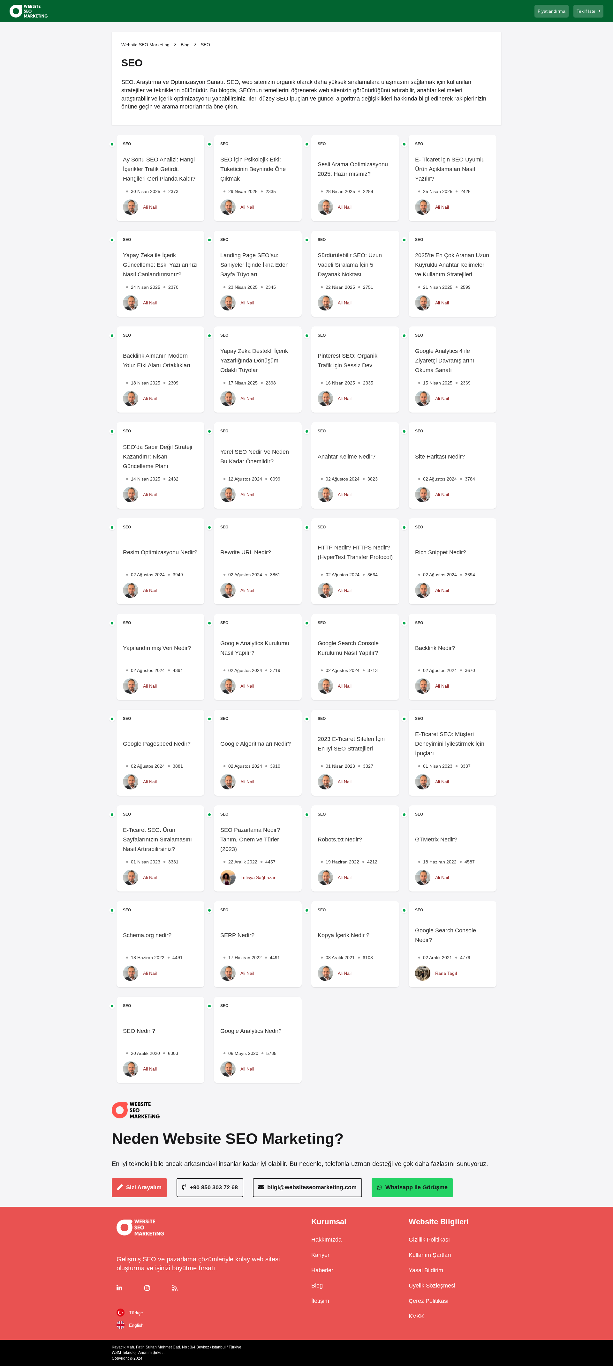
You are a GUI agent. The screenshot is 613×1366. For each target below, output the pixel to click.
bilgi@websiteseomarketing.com (312, 1187)
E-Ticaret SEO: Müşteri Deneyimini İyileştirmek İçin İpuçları (449, 744)
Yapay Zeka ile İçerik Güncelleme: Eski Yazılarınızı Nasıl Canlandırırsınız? (160, 265)
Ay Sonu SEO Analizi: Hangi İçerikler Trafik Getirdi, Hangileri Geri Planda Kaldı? (159, 169)
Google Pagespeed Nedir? (157, 744)
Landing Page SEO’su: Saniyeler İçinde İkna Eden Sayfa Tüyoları (254, 265)
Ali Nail (150, 207)
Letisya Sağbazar (258, 877)
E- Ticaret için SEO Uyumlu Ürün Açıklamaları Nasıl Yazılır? (450, 169)
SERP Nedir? (237, 935)
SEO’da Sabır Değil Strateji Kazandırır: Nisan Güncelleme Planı (157, 456)
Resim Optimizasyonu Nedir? (160, 552)
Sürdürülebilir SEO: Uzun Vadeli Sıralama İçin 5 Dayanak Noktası (350, 265)
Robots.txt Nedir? (340, 839)
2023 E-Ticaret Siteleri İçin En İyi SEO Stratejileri (351, 744)
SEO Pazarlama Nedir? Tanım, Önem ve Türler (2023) (250, 839)
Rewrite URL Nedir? (245, 552)
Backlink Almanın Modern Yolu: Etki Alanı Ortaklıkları (156, 361)
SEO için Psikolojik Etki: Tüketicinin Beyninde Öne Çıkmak (253, 169)
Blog (185, 44)
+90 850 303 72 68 (214, 1187)
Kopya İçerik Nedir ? (343, 935)
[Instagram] (156, 1288)
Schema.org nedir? (147, 935)
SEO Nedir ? (139, 1031)
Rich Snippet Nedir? (440, 552)
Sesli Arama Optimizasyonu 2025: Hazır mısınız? (353, 169)
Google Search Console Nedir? (445, 935)
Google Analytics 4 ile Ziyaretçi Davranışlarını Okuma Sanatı (444, 360)
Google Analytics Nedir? (251, 1031)
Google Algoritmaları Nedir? (255, 744)
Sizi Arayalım (144, 1187)
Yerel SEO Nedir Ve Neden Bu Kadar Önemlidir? (254, 457)
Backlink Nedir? (435, 648)
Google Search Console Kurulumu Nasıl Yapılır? (348, 648)
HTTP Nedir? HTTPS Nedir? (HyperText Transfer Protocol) (355, 552)
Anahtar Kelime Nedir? (346, 456)
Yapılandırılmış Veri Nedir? (157, 648)
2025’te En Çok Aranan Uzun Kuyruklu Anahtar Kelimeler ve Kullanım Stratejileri (452, 265)
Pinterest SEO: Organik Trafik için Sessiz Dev (347, 361)
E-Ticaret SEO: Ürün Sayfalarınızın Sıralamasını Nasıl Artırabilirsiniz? (157, 839)
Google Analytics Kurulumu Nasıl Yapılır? (254, 648)
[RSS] (184, 1288)
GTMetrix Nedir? (436, 839)
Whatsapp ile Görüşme (416, 1187)
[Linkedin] (128, 1288)
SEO (127, 144)
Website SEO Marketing (145, 44)
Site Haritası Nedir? (440, 456)
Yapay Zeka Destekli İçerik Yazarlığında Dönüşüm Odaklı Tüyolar (254, 360)
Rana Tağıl (446, 973)
